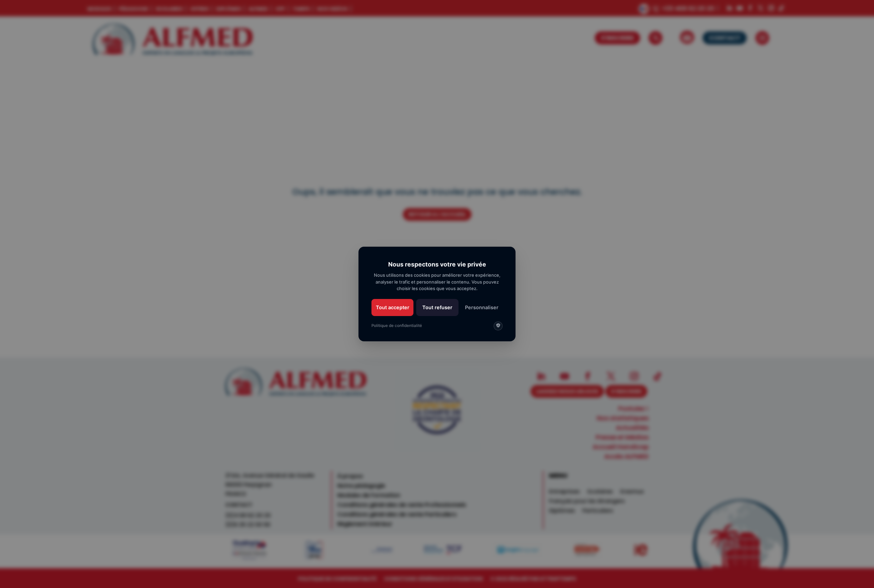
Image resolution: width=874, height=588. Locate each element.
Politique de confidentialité (396, 325)
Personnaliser (481, 307)
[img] (498, 326)
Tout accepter (392, 307)
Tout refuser (437, 307)
